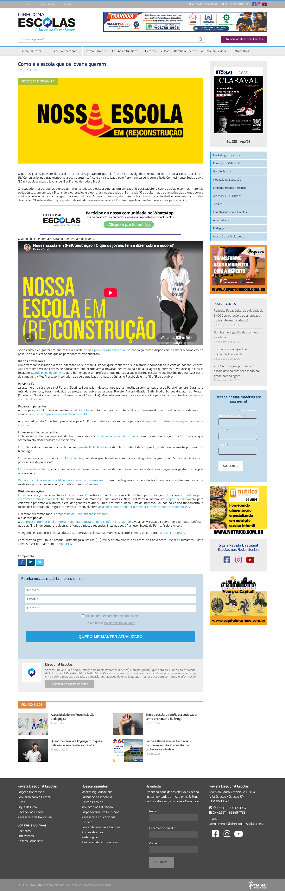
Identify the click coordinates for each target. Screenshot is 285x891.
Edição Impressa (31, 51)
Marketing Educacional (227, 155)
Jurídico (217, 204)
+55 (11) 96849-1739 (238, 4)
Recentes (24, 831)
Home (28, 4)
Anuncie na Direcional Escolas (244, 39)
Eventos (150, 51)
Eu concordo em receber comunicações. (112, 616)
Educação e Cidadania (226, 163)
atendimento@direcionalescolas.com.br (237, 824)
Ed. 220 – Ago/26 (238, 142)
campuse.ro (63, 544)
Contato (68, 4)
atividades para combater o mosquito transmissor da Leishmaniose (143, 507)
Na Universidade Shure (33, 469)
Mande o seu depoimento (48, 373)
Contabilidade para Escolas (230, 212)
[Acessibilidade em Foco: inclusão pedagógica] (33, 724)
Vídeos (165, 51)
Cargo (223, 444)
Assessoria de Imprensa (34, 817)
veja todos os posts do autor (70, 684)
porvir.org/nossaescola (109, 350)
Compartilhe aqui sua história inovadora (81, 514)
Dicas (21, 802)
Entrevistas (25, 836)
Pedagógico (220, 228)
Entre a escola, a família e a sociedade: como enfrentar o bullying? (171, 717)
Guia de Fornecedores (63, 51)
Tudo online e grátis (171, 533)
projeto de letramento (181, 499)
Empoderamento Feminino (229, 188)
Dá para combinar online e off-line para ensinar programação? (61, 480)
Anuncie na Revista (213, 51)
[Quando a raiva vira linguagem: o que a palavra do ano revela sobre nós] (33, 750)
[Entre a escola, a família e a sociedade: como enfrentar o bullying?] (128, 724)
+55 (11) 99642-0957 (205, 4)
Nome (223, 430)
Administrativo (222, 220)
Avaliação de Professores (229, 236)
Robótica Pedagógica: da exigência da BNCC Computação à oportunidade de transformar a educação (238, 315)
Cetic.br (84, 410)
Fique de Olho (27, 807)
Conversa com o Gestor (34, 797)
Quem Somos (48, 4)
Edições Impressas (30, 792)
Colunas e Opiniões (125, 51)
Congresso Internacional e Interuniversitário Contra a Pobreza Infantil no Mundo (76, 522)
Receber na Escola (30, 812)
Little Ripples (74, 458)
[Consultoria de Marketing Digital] (257, 885)
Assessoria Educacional (227, 196)
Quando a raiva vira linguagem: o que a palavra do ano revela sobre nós (77, 743)
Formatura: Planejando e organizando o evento (230, 351)
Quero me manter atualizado (111, 637)
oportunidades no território (116, 436)
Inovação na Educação (227, 180)
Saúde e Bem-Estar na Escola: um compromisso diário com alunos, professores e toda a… (168, 745)
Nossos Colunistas (30, 841)
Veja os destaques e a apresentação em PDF (58, 414)
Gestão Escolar (94, 51)
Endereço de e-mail (231, 415)
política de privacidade (119, 623)
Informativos (242, 51)
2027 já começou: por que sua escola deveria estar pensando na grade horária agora (236, 371)
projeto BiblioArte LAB (93, 447)
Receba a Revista (185, 51)
